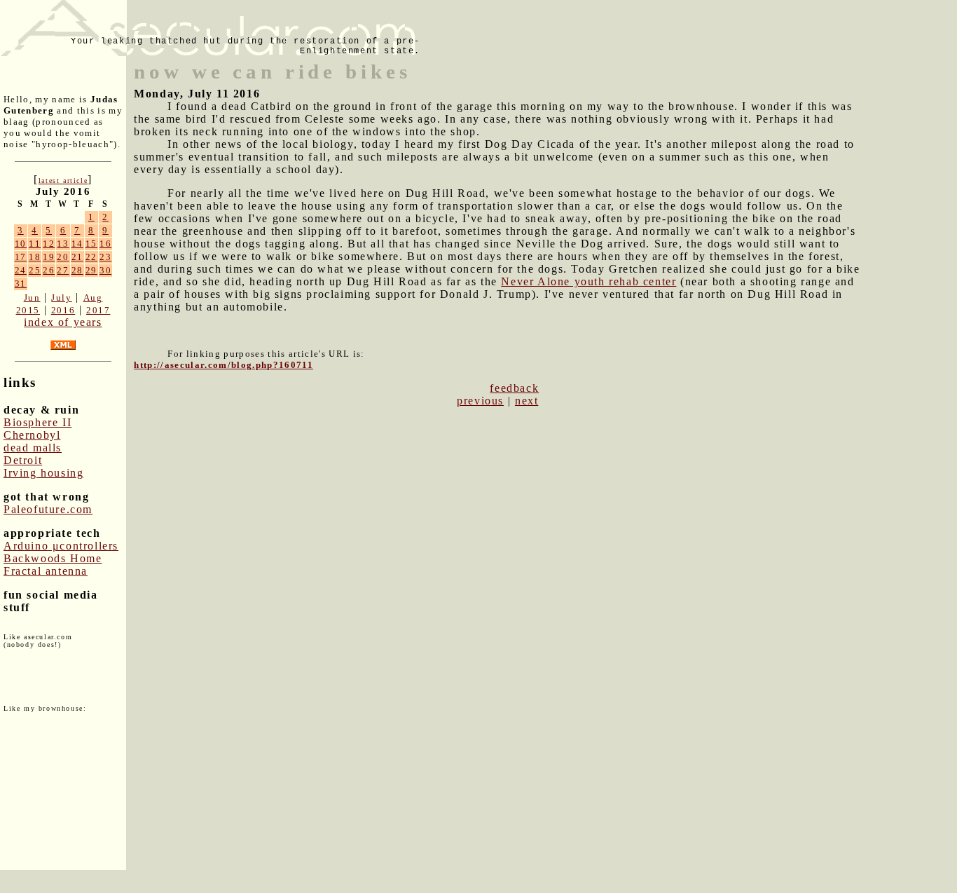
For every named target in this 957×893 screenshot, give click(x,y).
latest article (63, 180)
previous (480, 401)
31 (21, 283)
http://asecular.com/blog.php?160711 (223, 365)
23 (105, 257)
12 (49, 243)
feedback (514, 388)
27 (63, 270)
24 (21, 270)
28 (77, 270)
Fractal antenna (46, 571)
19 (49, 257)
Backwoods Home (53, 558)
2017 (98, 310)
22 (91, 257)
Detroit (23, 460)
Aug (93, 297)
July (61, 297)
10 (21, 243)
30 (105, 270)
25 (35, 270)
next (526, 401)
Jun (32, 297)
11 (35, 243)
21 (77, 257)
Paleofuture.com (48, 509)
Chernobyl (32, 435)
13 (63, 243)
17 (21, 257)
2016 (63, 310)
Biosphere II (37, 422)
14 (77, 243)
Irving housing (43, 473)
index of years (63, 322)
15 (91, 243)
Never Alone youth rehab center (588, 281)
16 (105, 243)
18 (35, 257)
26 (49, 270)
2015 (28, 310)
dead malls (33, 448)
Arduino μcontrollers (61, 546)
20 (63, 257)
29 (91, 270)
